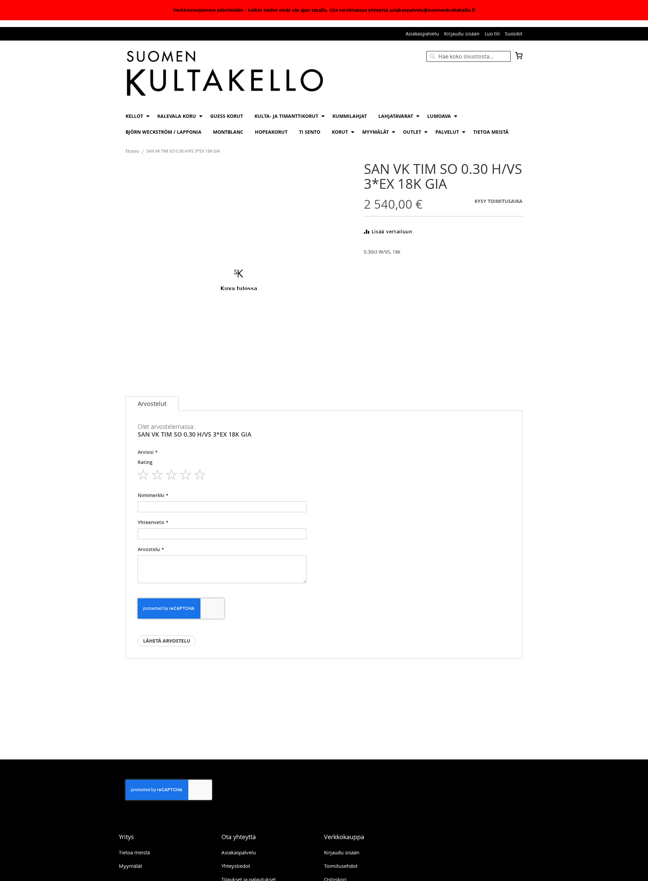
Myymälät (130, 865)
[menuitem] (136, 116)
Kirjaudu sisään (462, 33)
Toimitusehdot (340, 865)
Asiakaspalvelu (422, 33)
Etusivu (132, 151)
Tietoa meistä (134, 852)
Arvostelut (152, 403)
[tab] (152, 403)
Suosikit (513, 33)
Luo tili (492, 33)
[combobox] (468, 56)
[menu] (324, 124)
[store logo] (225, 74)
